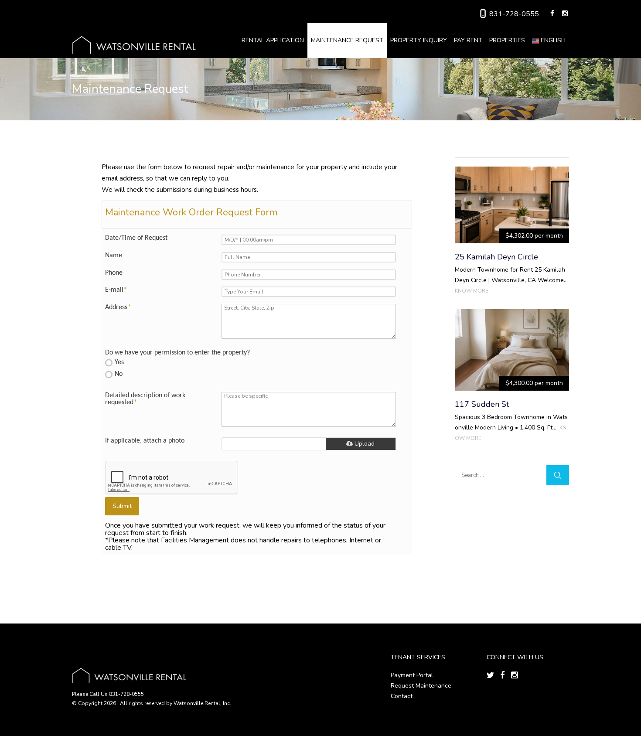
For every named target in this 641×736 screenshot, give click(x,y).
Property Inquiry (418, 40)
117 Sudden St (482, 404)
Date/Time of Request (136, 238)
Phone (114, 272)
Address (118, 307)
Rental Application (273, 40)
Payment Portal (412, 675)
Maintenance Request (347, 40)
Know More (471, 290)
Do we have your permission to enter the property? (177, 352)
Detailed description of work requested (145, 399)
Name (113, 255)
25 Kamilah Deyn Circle (496, 257)
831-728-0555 (514, 14)
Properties (507, 40)
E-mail (116, 289)
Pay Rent (468, 40)
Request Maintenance (421, 685)
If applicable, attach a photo (144, 440)
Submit (122, 506)
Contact (402, 696)
